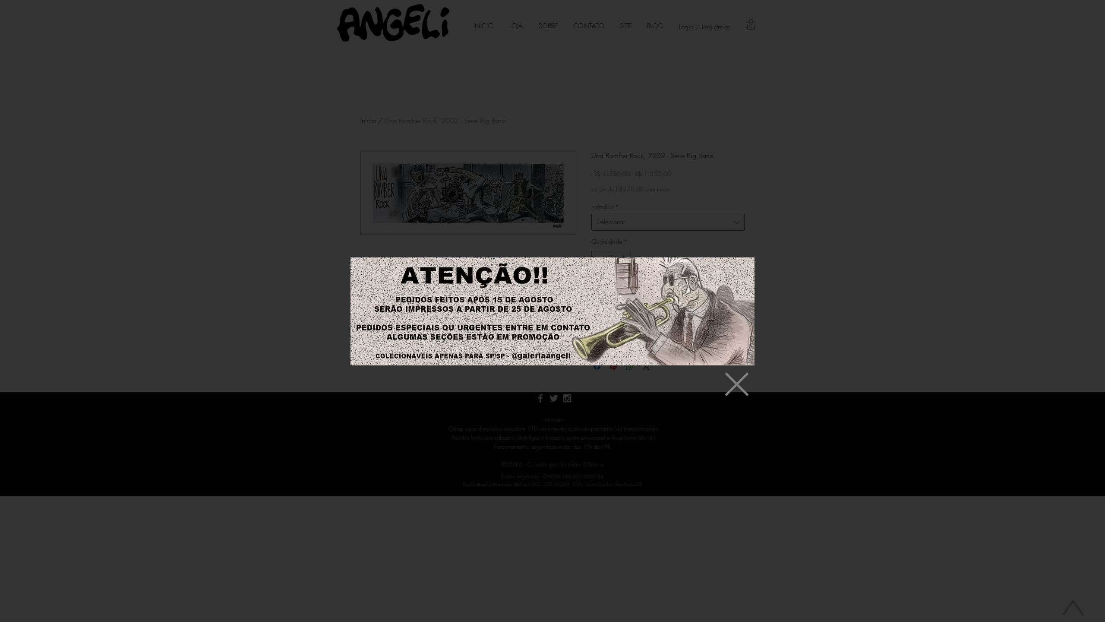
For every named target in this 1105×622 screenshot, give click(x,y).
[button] (737, 384)
